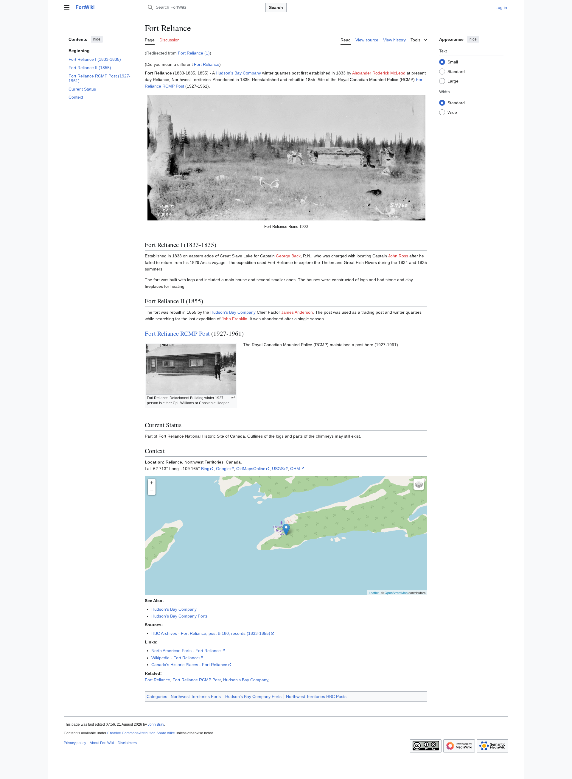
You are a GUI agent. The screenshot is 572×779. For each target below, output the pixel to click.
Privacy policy (75, 743)
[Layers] (419, 484)
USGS (278, 468)
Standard (456, 71)
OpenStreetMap (396, 592)
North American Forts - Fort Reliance (186, 650)
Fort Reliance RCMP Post (177, 333)
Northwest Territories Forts (196, 696)
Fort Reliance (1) (194, 53)
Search (276, 7)
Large (452, 80)
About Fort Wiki (102, 743)
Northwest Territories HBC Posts (316, 696)
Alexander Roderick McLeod (378, 73)
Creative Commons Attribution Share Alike (141, 733)
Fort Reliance (206, 64)
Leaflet (374, 592)
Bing (205, 468)
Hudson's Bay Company (238, 73)
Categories (157, 696)
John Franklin (234, 318)
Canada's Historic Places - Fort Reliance (189, 664)
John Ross (398, 256)
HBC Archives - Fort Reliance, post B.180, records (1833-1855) (210, 633)
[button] (67, 7)
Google (223, 468)
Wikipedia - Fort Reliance (175, 657)
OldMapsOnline (250, 468)
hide (96, 39)
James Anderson (297, 312)
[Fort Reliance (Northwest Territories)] (286, 529)
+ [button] (151, 483)
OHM (295, 468)
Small (452, 61)
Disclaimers (127, 743)
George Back (288, 256)
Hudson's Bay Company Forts (179, 616)
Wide (452, 112)
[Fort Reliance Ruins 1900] (286, 157)
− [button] (151, 491)
